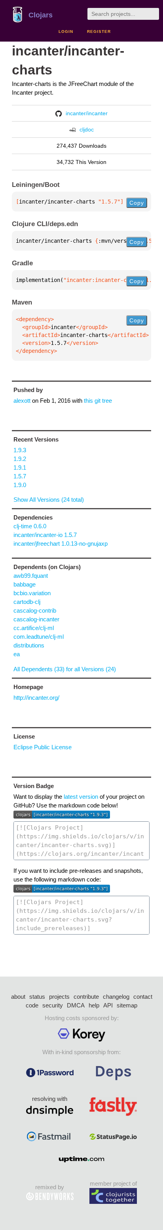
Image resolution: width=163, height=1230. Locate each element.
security (52, 1005)
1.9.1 (19, 467)
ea (16, 654)
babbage (24, 584)
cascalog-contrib (34, 610)
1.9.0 (19, 485)
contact (142, 996)
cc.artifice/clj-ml (33, 628)
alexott (21, 400)
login (66, 31)
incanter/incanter (87, 113)
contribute (86, 996)
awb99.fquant (30, 575)
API (108, 1005)
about (18, 996)
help (94, 1005)
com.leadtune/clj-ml (38, 636)
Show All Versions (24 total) (48, 499)
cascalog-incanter (36, 619)
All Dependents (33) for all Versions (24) (64, 669)
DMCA (76, 1005)
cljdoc (87, 129)
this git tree (98, 400)
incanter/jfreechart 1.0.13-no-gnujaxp (60, 543)
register (99, 31)
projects (59, 996)
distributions (28, 645)
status (37, 996)
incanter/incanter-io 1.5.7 (45, 534)
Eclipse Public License (42, 747)
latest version (81, 796)
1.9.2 (19, 458)
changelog (116, 996)
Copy (136, 203)
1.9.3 (19, 450)
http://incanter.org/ (36, 697)
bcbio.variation (32, 593)
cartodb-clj (26, 601)
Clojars (40, 15)
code (32, 1005)
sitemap (127, 1005)
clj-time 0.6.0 (29, 526)
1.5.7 (19, 476)
